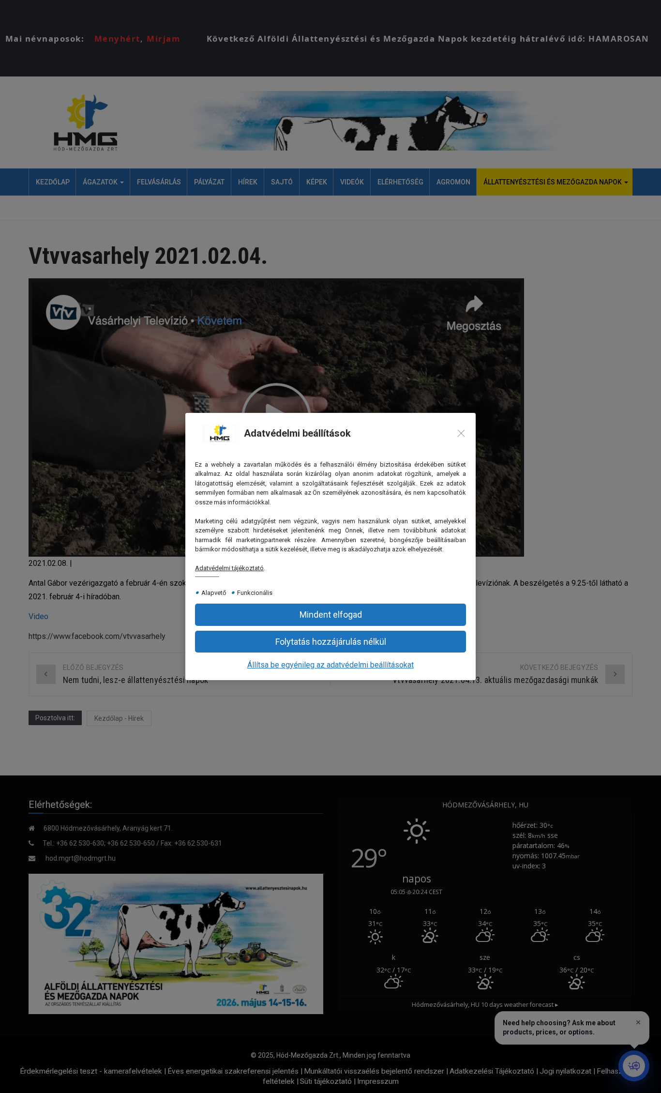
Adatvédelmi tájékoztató (229, 568)
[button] (330, 642)
